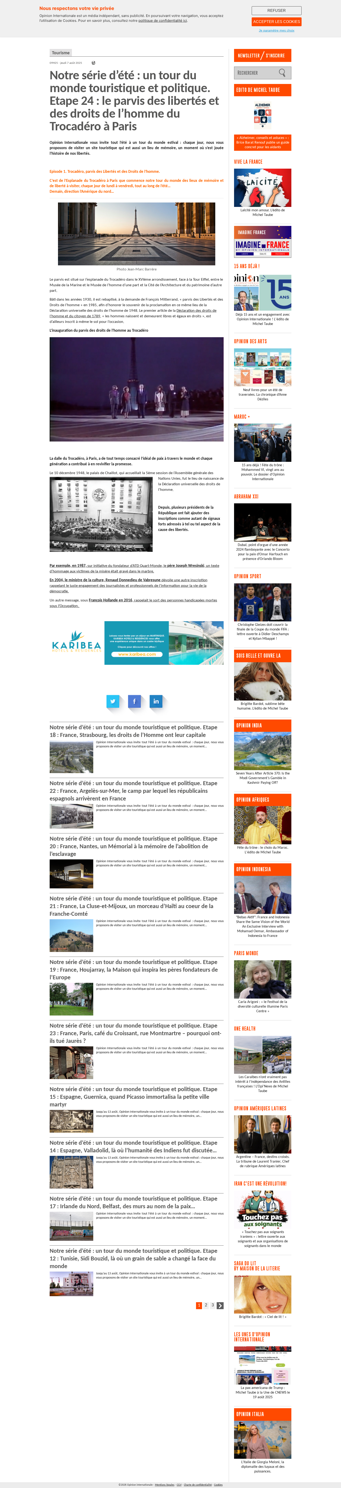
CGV (179, 1485)
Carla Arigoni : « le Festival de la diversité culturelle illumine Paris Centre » (263, 1006)
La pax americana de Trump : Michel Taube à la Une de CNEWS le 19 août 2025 (263, 1392)
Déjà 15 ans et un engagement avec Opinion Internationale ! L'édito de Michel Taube (263, 319)
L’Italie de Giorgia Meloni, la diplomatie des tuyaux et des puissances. (262, 1466)
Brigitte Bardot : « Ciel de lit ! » (262, 1317)
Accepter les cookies (276, 22)
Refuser (276, 11)
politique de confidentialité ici (162, 20)
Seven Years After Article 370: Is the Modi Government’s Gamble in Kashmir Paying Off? (263, 778)
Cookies (218, 1485)
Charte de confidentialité (198, 1485)
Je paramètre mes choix (276, 30)
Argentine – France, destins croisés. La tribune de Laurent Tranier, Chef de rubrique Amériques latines (263, 1161)
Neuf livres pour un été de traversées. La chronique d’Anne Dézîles (263, 394)
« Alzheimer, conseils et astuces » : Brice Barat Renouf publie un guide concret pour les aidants (262, 142)
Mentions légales (164, 1485)
